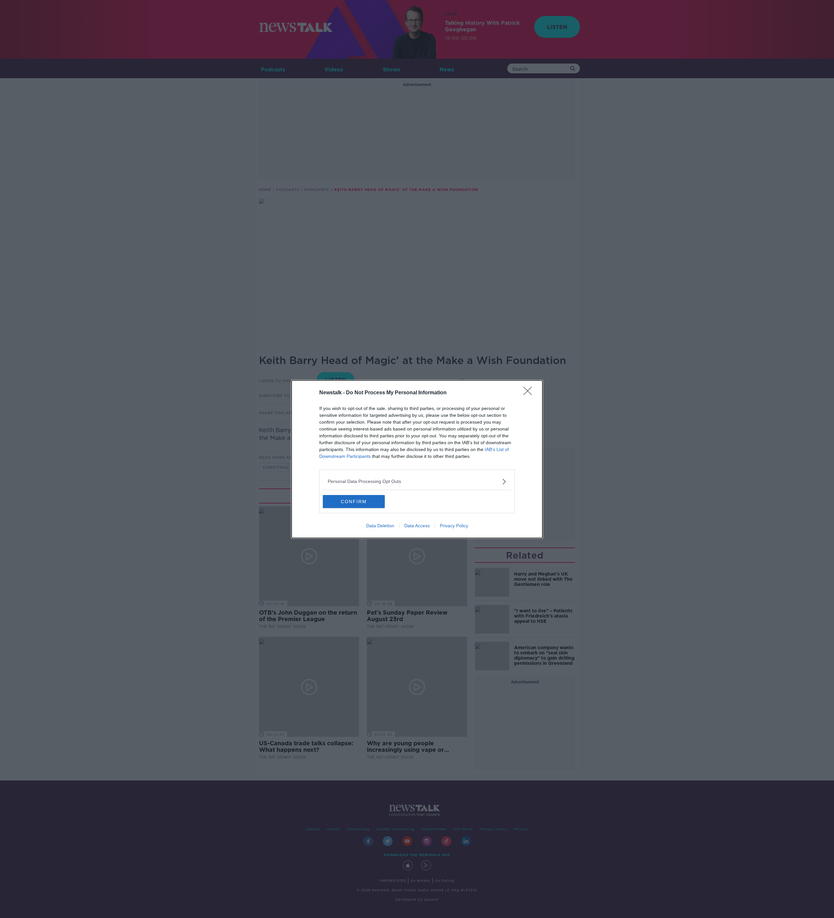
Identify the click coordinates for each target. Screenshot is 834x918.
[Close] (530, 393)
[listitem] (417, 481)
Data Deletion (380, 525)
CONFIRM (354, 501)
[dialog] (417, 459)
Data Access (417, 525)
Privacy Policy (454, 525)
